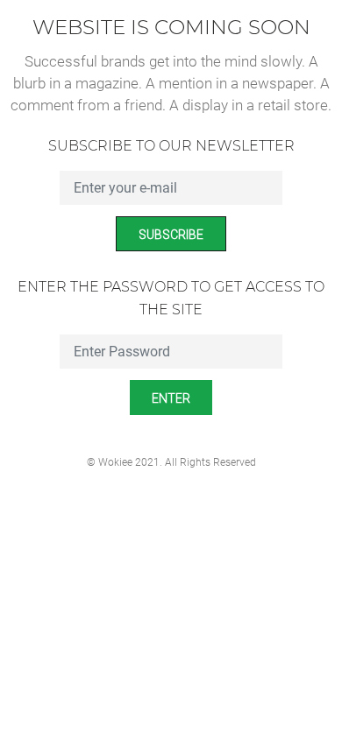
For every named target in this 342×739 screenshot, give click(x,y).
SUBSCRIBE (171, 235)
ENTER (171, 398)
